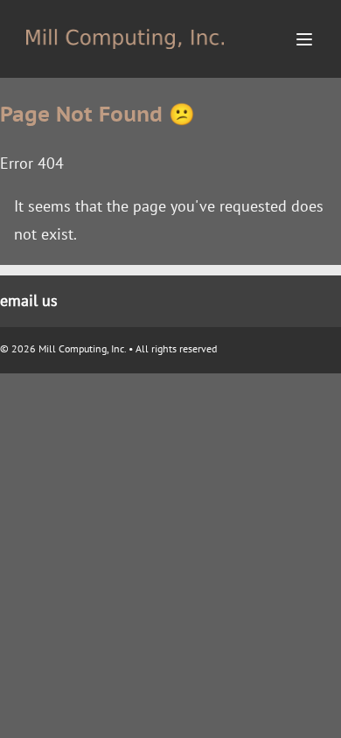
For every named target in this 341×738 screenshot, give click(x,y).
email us (29, 300)
